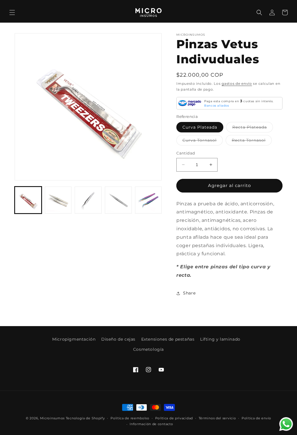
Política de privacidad (174, 418)
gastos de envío (237, 83)
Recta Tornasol (252, 141)
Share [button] (189, 293)
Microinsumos (52, 418)
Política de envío (256, 418)
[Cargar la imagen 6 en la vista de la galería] (88, 200)
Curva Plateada (199, 127)
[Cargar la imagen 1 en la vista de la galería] (28, 200)
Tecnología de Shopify (85, 418)
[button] (12, 12)
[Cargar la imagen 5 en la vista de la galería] (58, 200)
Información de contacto (151, 424)
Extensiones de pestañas (168, 339)
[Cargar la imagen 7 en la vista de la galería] (118, 200)
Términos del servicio (217, 418)
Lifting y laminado (220, 339)
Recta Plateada (252, 128)
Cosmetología (148, 349)
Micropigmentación (73, 339)
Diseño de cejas (118, 339)
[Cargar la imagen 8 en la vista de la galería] (148, 200)
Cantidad (185, 153)
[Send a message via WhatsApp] (286, 424)
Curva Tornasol (202, 141)
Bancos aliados (216, 105)
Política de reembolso (130, 418)
